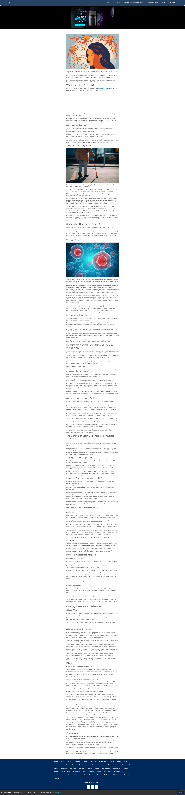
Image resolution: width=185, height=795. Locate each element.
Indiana (74, 764)
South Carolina (57, 774)
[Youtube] (96, 787)
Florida (119, 761)
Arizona (70, 761)
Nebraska (89, 768)
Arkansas (77, 761)
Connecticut (102, 761)
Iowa (80, 764)
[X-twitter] (92, 787)
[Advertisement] (92, 102)
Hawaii (55, 764)
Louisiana (102, 764)
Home (107, 2)
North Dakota (76, 771)
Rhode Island (117, 771)
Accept (180, 792)
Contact (172, 2)
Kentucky (94, 764)
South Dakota (68, 774)
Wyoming (56, 778)
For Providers (153, 2)
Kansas (87, 764)
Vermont (91, 774)
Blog (163, 2)
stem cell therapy (81, 329)
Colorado (93, 761)
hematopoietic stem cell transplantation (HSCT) (91, 413)
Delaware (111, 761)
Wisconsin (126, 774)
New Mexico (126, 768)
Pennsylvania (107, 771)
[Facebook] (88, 787)
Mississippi (73, 768)
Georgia (126, 761)
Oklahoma (91, 771)
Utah (85, 774)
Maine (110, 764)
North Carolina (66, 771)
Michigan (55, 768)
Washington (107, 774)
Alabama (55, 761)
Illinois (68, 764)
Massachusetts (126, 764)
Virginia (99, 774)
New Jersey (116, 768)
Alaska (63, 761)
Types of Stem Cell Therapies (133, 2)
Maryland (117, 764)
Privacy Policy (58, 792)
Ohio (84, 771)
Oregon (99, 771)
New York (56, 771)
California (85, 761)
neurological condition (103, 88)
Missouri (81, 768)
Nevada (97, 768)
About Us (117, 2)
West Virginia (117, 774)
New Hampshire (106, 768)
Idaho (61, 764)
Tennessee (78, 774)
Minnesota (64, 768)
